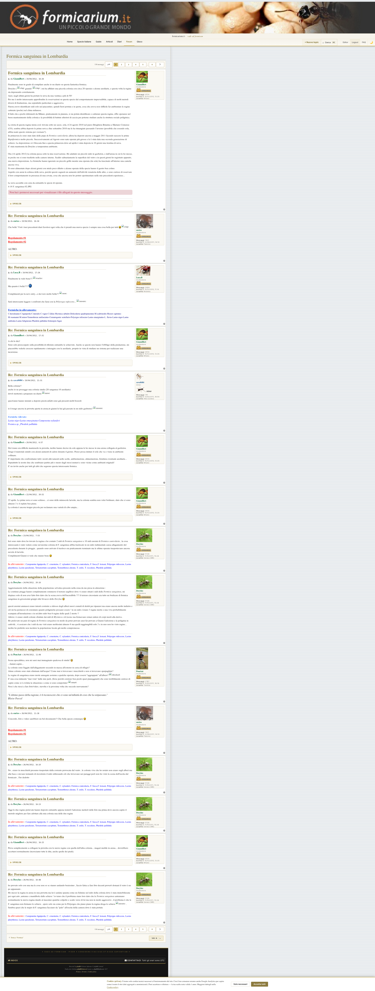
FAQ (364, 42)
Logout (355, 42)
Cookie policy (112, 987)
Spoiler (17, 203)
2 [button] (121, 65)
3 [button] (128, 65)
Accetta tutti (260, 984)
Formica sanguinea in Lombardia (37, 56)
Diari (119, 41)
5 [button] (143, 65)
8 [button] (152, 65)
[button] (108, 64)
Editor (345, 42)
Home (70, 41)
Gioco (139, 41)
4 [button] (135, 65)
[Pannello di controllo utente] (339, 42)
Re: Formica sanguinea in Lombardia (36, 215)
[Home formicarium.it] (187, 17)
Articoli (109, 41)
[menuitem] (133, 960)
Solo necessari (240, 984)
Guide (98, 41)
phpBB (78, 966)
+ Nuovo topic (312, 42)
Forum (129, 41)
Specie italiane (84, 41)
